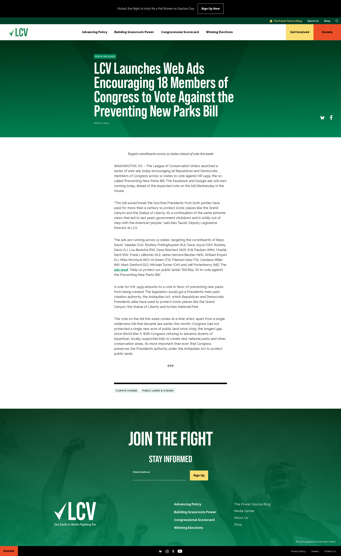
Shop (327, 21)
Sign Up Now (210, 8)
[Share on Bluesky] (322, 117)
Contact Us (330, 551)
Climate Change (126, 390)
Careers (315, 551)
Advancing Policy (94, 32)
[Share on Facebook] (331, 117)
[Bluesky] (160, 551)
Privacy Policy (298, 551)
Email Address (141, 472)
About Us (313, 21)
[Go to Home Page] (18, 32)
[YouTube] (180, 551)
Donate (327, 32)
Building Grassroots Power (134, 32)
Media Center (244, 511)
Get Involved (299, 32)
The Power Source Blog (287, 21)
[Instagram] (167, 551)
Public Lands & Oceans (158, 390)
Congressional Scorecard (180, 32)
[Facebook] (173, 551)
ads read (121, 270)
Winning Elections (219, 32)
